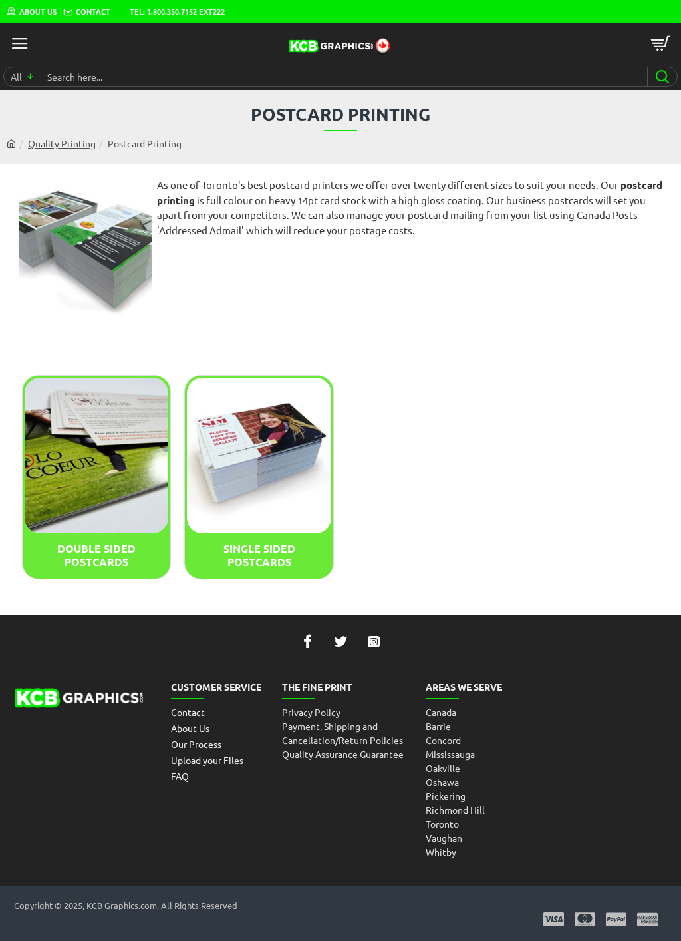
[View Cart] (661, 43)
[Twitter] (340, 641)
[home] (11, 143)
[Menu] (20, 43)
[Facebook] (307, 641)
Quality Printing (62, 143)
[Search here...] (662, 76)
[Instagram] (373, 641)
